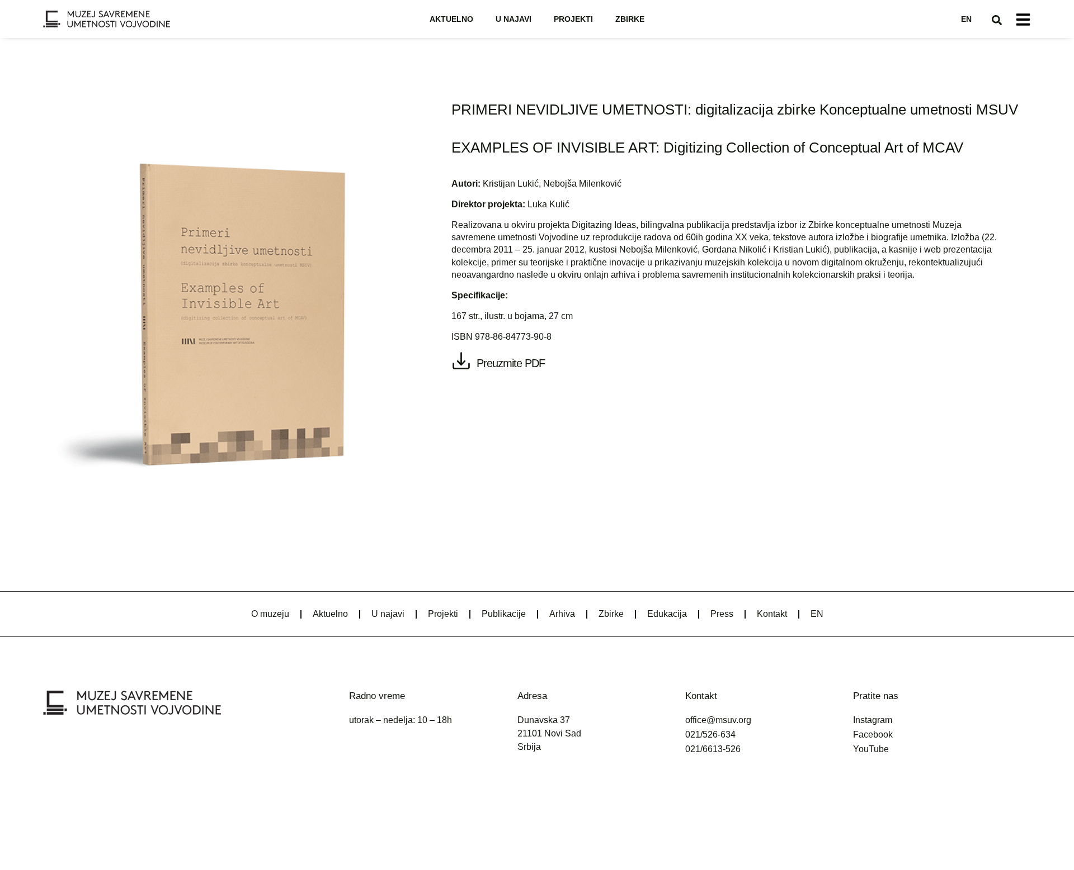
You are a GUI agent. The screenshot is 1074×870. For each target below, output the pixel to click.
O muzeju (270, 614)
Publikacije (504, 614)
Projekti (573, 19)
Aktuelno (451, 19)
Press (721, 614)
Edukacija (667, 614)
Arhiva (562, 614)
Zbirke (629, 19)
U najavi (513, 19)
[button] (997, 20)
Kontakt (772, 614)
